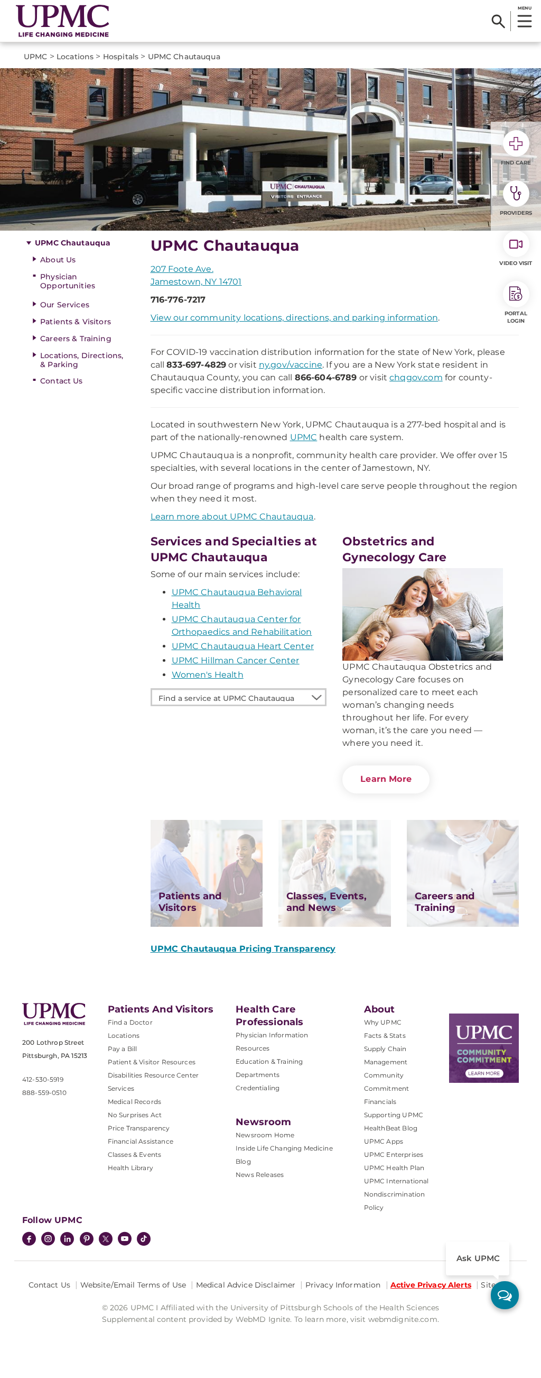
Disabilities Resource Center (153, 1075)
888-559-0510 (44, 1093)
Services (121, 1088)
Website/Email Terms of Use (133, 1285)
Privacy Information (343, 1285)
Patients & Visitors (75, 321)
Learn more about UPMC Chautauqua (232, 517)
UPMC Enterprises (394, 1154)
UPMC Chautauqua (72, 243)
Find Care (516, 162)
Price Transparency (139, 1128)
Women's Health (208, 675)
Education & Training (269, 1061)
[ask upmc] (505, 1295)
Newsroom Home (265, 1135)
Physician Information (272, 1035)
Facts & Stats (385, 1035)
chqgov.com (416, 377)
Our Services (64, 304)
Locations (123, 1035)
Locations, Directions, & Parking (81, 360)
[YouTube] (125, 1239)
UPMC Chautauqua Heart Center (243, 646)
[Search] (498, 21)
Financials (380, 1102)
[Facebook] (29, 1239)
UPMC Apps (383, 1141)
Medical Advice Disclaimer (246, 1285)
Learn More (386, 779)
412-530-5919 (42, 1079)
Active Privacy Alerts (430, 1285)
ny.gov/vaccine (290, 365)
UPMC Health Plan (394, 1168)
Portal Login (516, 317)
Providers (516, 212)
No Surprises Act (135, 1115)
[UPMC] (62, 21)
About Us (58, 259)
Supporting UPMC (393, 1115)
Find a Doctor (130, 1022)
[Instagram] (48, 1239)
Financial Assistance (140, 1141)
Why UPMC (383, 1022)
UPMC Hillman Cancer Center (236, 660)
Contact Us (61, 381)
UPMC (304, 437)
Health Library (130, 1168)
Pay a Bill (122, 1049)
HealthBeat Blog (390, 1128)
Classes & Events (135, 1154)
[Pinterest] (87, 1239)
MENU (524, 8)
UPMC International (396, 1181)
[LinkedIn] (67, 1239)
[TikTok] (144, 1239)
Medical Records (134, 1102)
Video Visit (515, 263)
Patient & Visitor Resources (151, 1062)
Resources (252, 1048)
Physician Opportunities (67, 281)
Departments (257, 1075)
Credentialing (257, 1088)
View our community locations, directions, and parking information (294, 318)
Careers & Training (75, 338)
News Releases (260, 1175)
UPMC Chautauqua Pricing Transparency (243, 949)
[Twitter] (106, 1239)
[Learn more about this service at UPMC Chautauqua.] (422, 614)
